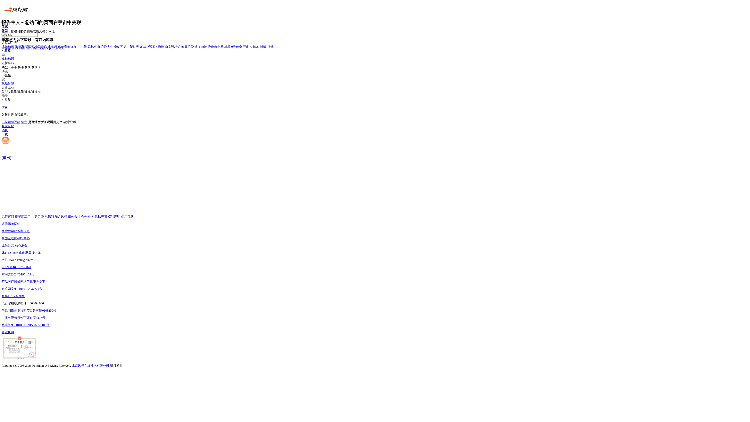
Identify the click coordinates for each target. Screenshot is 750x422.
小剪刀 (36, 216)
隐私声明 (101, 216)
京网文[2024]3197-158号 (18, 274)
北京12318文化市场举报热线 (21, 252)
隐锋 (161, 46)
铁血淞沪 (201, 46)
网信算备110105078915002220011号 (26, 325)
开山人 (247, 46)
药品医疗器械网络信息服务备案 (23, 281)
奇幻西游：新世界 (126, 46)
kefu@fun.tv (25, 260)
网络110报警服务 (13, 296)
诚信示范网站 (11, 223)
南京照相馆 (172, 46)
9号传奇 (236, 46)
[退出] (6, 158)
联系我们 (47, 216)
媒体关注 (74, 216)
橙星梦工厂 (22, 216)
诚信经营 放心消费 (14, 245)
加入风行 (61, 216)
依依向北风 (215, 46)
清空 (24, 122)
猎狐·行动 (267, 46)
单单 (227, 46)
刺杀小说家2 (148, 46)
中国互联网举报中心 (16, 238)
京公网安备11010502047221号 (22, 289)
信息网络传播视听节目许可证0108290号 (29, 310)
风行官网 (8, 216)
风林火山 (94, 46)
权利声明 (114, 216)
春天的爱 (187, 46)
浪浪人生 (107, 46)
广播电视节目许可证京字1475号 (23, 317)
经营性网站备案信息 (16, 231)
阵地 (256, 46)
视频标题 (8, 59)
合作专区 (87, 216)
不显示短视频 (11, 122)
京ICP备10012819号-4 (16, 267)
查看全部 (8, 126)
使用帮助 (127, 216)
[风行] (16, 12)
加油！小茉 (79, 46)
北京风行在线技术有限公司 (90, 365)
